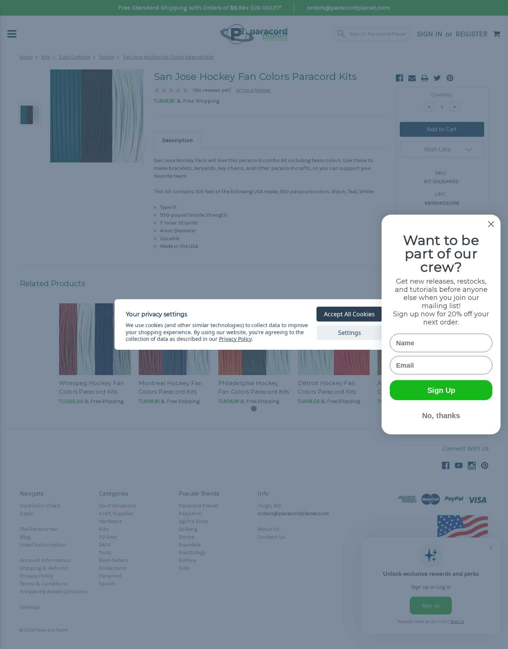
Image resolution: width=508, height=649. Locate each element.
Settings (349, 333)
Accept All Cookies (349, 314)
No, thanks (441, 415)
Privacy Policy (235, 338)
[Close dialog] (491, 224)
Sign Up (441, 390)
